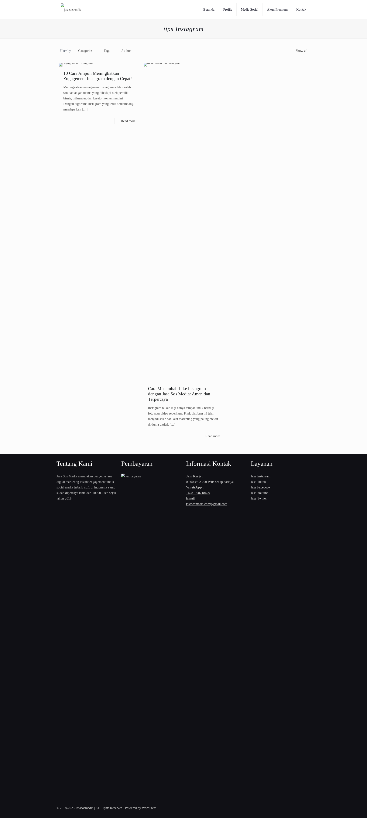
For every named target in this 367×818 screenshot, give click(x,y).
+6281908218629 (198, 493)
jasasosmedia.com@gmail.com (206, 504)
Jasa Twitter (259, 498)
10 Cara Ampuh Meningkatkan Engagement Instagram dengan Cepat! (97, 76)
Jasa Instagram (260, 476)
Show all (301, 50)
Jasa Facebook (260, 487)
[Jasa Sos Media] (71, 9)
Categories (85, 50)
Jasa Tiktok (258, 482)
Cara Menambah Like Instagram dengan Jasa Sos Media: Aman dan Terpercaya (179, 394)
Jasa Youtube (259, 493)
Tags (107, 50)
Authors (126, 50)
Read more (128, 121)
